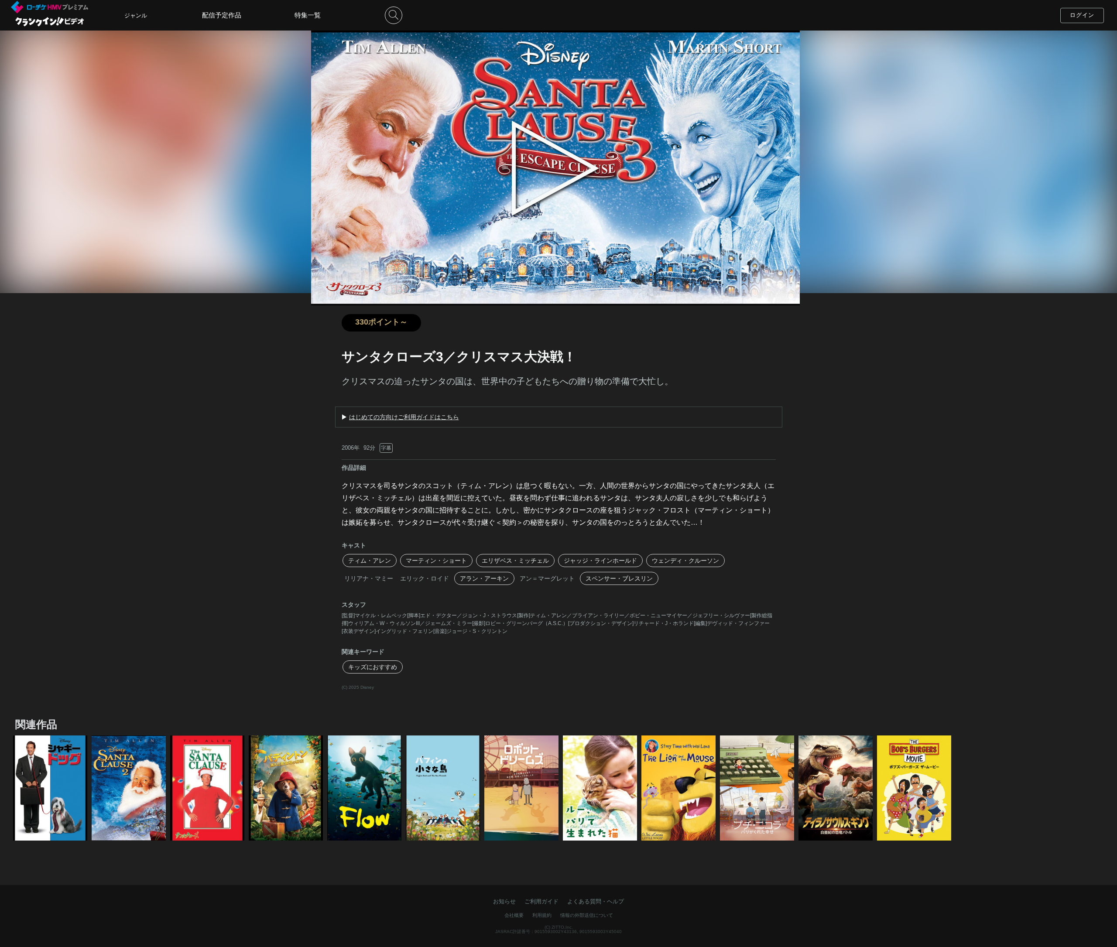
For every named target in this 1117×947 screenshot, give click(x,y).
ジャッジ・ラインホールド (600, 560)
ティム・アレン (369, 560)
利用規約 (542, 915)
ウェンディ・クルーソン (685, 560)
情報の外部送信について (586, 915)
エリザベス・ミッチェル (515, 560)
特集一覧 (308, 15)
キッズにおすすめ (372, 666)
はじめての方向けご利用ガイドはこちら (404, 417)
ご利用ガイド (541, 901)
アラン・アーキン (484, 578)
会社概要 (514, 915)
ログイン (1082, 15)
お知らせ (504, 901)
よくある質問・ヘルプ (595, 901)
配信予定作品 (221, 15)
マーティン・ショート (436, 560)
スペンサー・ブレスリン (619, 578)
